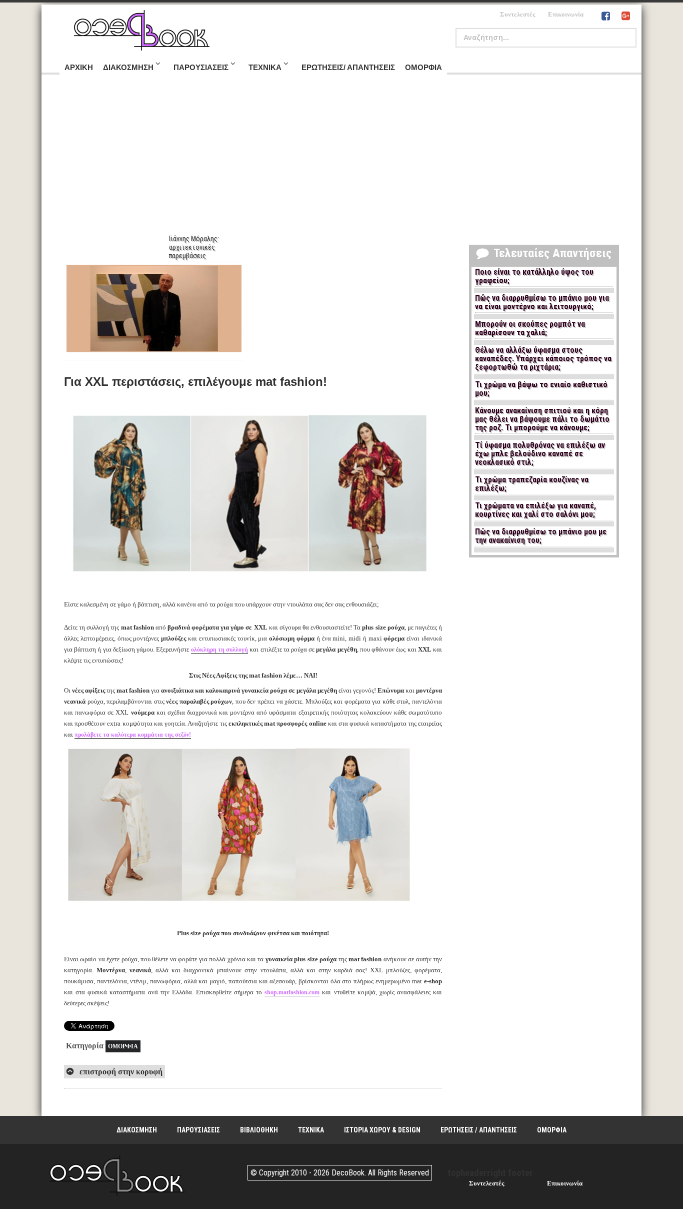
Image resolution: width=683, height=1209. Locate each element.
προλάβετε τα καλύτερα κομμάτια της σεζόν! (132, 734)
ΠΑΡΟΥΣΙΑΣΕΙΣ (198, 1130)
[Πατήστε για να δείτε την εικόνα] (253, 578)
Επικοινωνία (566, 14)
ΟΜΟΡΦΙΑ (123, 1046)
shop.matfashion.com (292, 992)
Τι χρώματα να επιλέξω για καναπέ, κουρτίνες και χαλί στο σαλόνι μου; (535, 510)
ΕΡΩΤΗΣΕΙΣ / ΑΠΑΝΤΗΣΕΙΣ (478, 1130)
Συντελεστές (517, 14)
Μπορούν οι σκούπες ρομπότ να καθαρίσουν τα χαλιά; (530, 328)
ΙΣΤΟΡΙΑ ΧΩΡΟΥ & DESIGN (382, 1130)
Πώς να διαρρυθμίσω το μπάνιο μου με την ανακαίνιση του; (540, 536)
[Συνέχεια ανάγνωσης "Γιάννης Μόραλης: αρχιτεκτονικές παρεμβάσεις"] (154, 308)
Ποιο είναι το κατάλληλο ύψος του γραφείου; (534, 276)
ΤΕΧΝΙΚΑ (311, 1130)
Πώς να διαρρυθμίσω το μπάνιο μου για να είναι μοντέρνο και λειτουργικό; (542, 302)
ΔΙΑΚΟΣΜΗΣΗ (136, 1130)
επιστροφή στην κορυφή (120, 1071)
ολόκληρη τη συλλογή (219, 649)
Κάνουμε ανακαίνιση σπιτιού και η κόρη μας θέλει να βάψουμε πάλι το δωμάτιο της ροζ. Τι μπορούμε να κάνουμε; (542, 419)
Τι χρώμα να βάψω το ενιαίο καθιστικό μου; (541, 389)
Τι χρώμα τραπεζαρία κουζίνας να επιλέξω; (531, 484)
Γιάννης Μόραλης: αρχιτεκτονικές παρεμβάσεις (194, 247)
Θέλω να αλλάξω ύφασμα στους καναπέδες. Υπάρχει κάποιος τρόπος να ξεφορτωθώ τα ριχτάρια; (543, 359)
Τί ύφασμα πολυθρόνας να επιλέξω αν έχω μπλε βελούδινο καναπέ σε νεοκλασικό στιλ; (540, 454)
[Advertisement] (341, 160)
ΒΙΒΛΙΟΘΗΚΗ (259, 1130)
